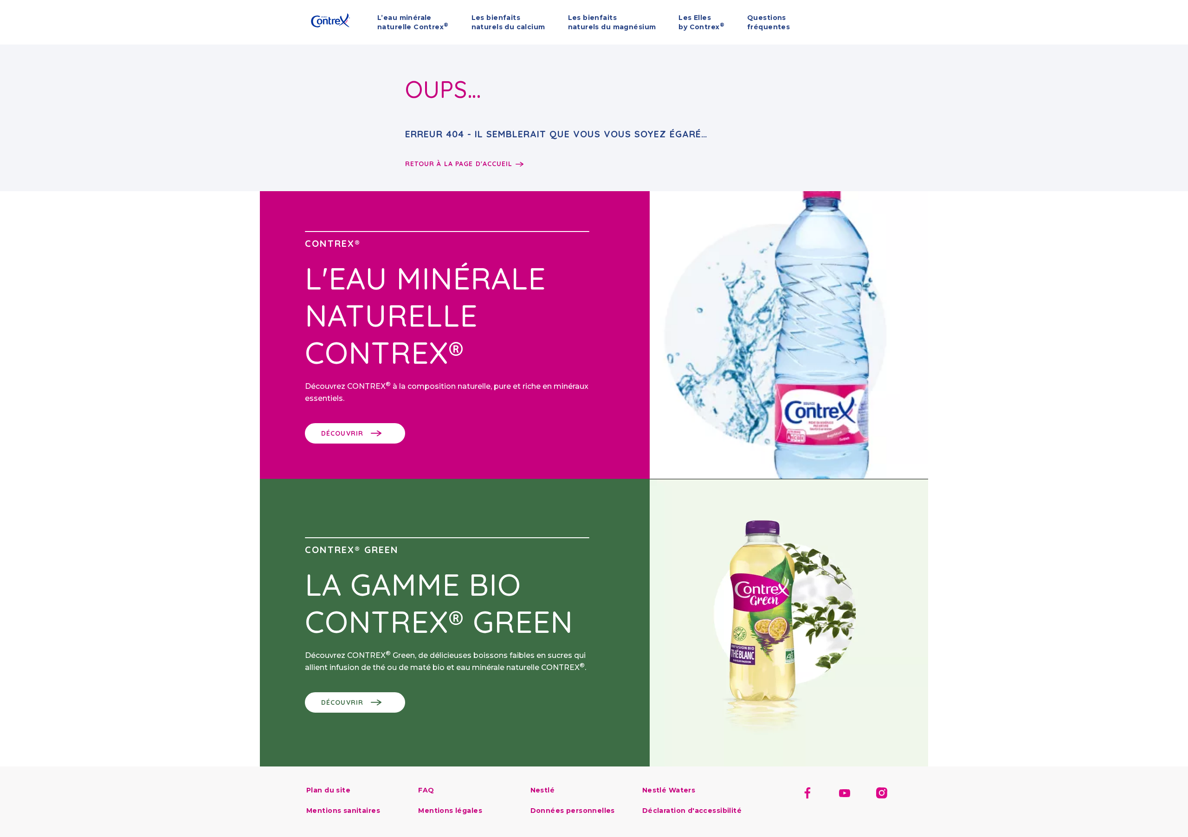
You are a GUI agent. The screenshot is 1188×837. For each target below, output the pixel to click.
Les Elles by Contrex (701, 22)
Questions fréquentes (768, 22)
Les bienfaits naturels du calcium (508, 22)
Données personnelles (572, 810)
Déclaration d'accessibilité (692, 810)
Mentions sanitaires (343, 810)
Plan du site (328, 790)
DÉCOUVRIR (342, 433)
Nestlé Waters (668, 790)
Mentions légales (450, 810)
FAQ (426, 790)
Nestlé (542, 790)
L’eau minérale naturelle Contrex (413, 22)
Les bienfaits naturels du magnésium (612, 22)
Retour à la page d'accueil (459, 164)
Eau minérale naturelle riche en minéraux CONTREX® (310, 22)
